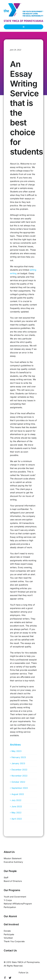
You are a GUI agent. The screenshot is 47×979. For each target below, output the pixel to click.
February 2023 (19, 757)
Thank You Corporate (14, 941)
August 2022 (18, 794)
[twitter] (10, 977)
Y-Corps (8, 900)
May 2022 (16, 812)
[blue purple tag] (23, 21)
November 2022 (19, 775)
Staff (6, 877)
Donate (7, 931)
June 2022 (17, 806)
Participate (9, 934)
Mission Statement (12, 858)
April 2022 (17, 818)
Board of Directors (13, 881)
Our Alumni (10, 916)
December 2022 (19, 769)
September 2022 (20, 788)
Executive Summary (13, 862)
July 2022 (16, 800)
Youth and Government (15, 896)
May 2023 (16, 751)
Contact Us (10, 950)
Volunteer (8, 938)
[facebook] (5, 977)
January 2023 (18, 763)
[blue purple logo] (23, 4)
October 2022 (18, 782)
